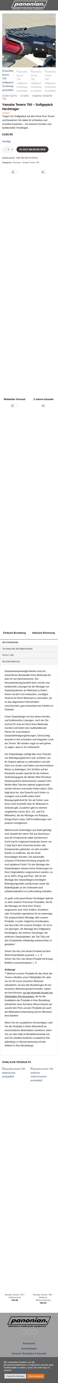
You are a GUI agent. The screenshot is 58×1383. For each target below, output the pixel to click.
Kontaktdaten (29, 1348)
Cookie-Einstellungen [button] (15, 1376)
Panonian (17, 162)
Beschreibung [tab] (10, 642)
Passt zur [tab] (8, 655)
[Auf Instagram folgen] (29, 1332)
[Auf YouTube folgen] (34, 1332)
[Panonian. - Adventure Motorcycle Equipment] (29, 5)
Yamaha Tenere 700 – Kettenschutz (14, 1296)
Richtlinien (17, 1370)
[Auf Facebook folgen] (23, 1332)
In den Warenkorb (32, 149)
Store (24, 96)
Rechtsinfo (29, 1343)
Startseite (9, 96)
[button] (4, 5)
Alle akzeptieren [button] (36, 1376)
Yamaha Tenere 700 (30, 162)
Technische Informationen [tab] (17, 649)
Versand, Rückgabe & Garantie (29, 1353)
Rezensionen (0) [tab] (11, 662)
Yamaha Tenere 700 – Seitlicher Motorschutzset (43, 1297)
